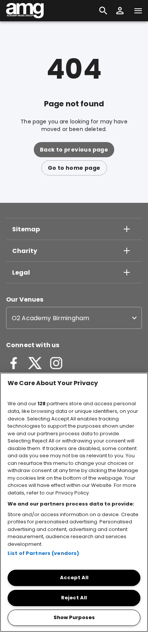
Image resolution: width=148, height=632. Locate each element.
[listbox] (74, 318)
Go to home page (74, 168)
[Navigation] (138, 10)
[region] (74, 502)
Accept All (74, 577)
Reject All (74, 597)
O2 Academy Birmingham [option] (50, 318)
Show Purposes (74, 617)
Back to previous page (74, 149)
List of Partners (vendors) (43, 553)
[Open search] (103, 10)
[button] (120, 10)
